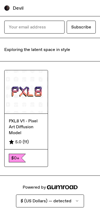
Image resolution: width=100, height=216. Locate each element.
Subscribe (81, 27)
